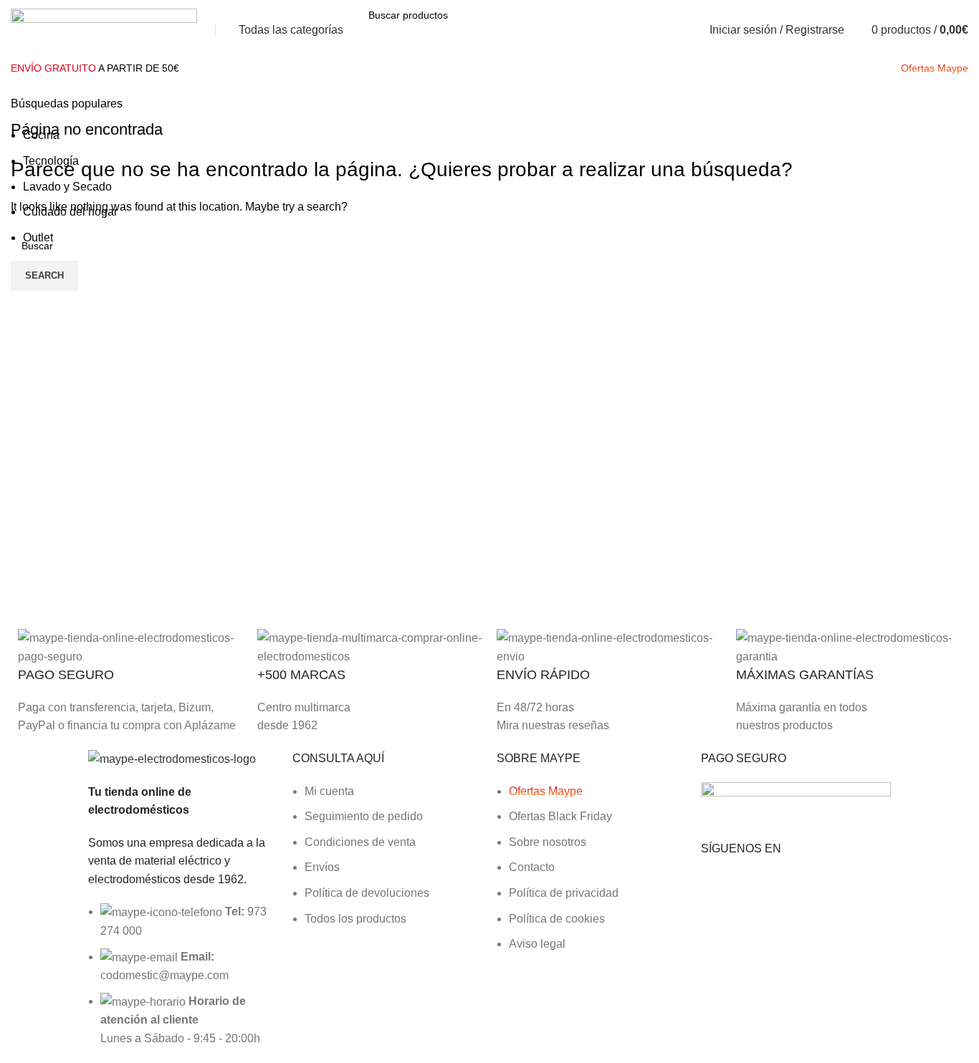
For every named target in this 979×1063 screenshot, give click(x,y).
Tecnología (51, 161)
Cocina (41, 135)
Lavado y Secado (67, 187)
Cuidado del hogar (70, 212)
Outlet (38, 237)
